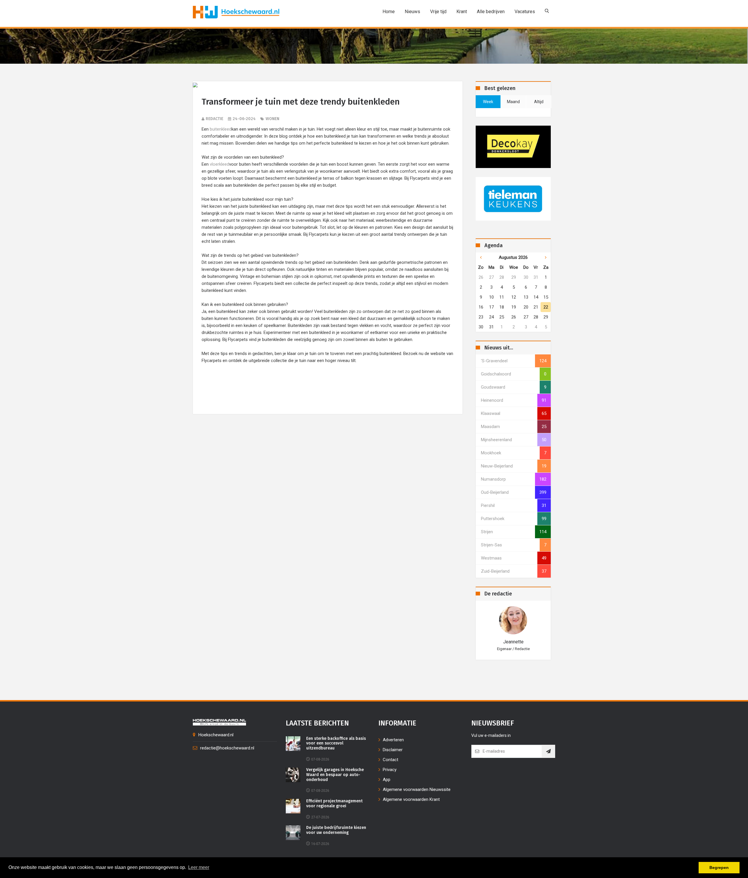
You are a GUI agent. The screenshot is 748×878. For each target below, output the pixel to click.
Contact (390, 759)
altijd (538, 101)
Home (388, 11)
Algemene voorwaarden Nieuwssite (417, 789)
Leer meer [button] (198, 867)
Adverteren (393, 739)
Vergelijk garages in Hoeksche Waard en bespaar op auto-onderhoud (335, 775)
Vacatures (525, 11)
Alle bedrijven (491, 11)
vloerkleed (219, 164)
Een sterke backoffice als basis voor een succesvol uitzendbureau (336, 743)
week (488, 101)
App (386, 779)
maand (513, 101)
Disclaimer (393, 749)
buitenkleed (220, 129)
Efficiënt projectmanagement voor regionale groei (334, 803)
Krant (461, 11)
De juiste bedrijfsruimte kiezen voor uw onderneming (336, 830)
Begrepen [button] (719, 867)
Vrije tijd (438, 11)
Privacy (389, 769)
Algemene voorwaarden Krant (411, 799)
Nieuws (412, 11)
